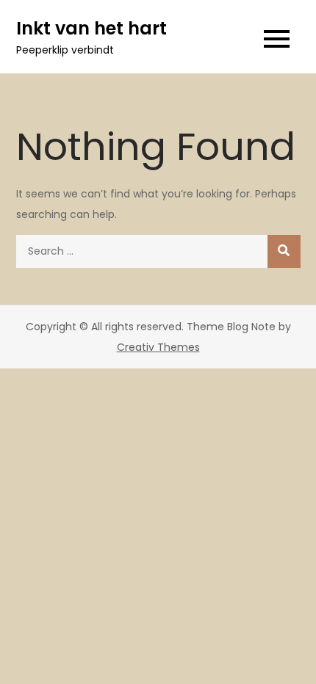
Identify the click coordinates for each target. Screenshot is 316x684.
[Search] (284, 251)
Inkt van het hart (91, 28)
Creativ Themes (158, 347)
